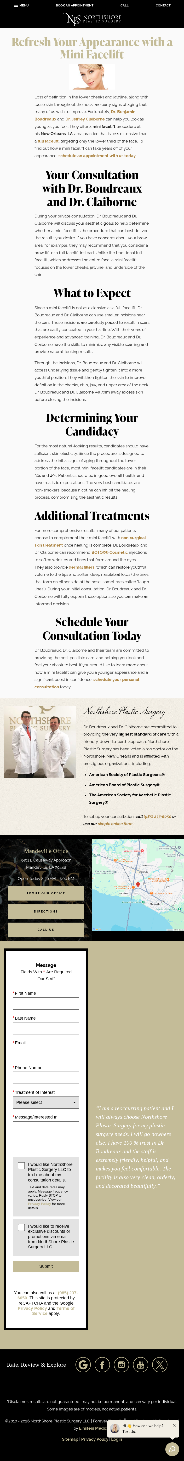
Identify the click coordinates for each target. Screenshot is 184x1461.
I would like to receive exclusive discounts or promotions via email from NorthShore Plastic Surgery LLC (51, 1237)
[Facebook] (102, 1364)
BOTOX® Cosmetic (110, 552)
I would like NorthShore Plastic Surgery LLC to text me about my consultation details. (50, 1186)
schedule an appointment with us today (97, 155)
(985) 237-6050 (158, 816)
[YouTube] (140, 1364)
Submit (46, 1266)
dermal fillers (81, 567)
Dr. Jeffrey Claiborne (85, 119)
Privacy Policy (39, 1204)
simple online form (115, 823)
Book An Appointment (74, 5)
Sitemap (70, 1439)
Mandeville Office (46, 851)
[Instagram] (121, 1364)
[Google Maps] (83, 1364)
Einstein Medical (95, 1428)
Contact (163, 5)
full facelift (48, 141)
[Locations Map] (138, 884)
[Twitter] (159, 1364)
